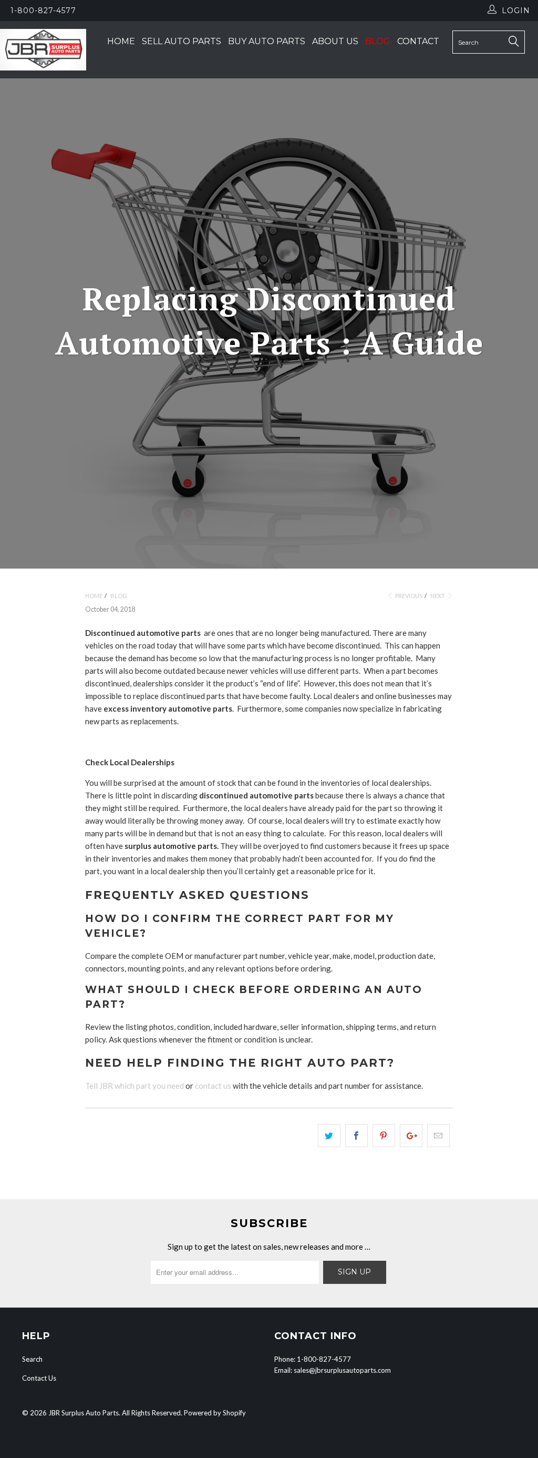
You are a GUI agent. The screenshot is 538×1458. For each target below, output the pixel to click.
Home (121, 41)
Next (438, 595)
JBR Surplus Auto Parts (83, 1413)
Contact (418, 41)
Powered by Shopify (215, 1413)
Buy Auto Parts (266, 41)
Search (32, 1359)
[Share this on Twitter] (329, 1135)
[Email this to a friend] (438, 1135)
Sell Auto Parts (181, 41)
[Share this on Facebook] (356, 1135)
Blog (377, 41)
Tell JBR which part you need (134, 1085)
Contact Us (39, 1378)
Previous (408, 595)
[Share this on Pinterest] (384, 1135)
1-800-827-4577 (43, 10)
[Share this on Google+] (411, 1135)
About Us (335, 41)
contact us (213, 1085)
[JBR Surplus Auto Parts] (43, 49)
